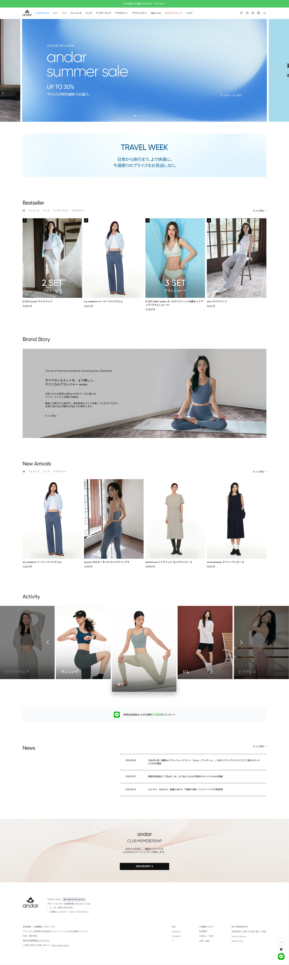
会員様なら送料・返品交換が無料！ (144, 3)
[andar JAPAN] (27, 13)
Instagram (176, 931)
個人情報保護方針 (240, 927)
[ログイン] (253, 13)
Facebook (176, 936)
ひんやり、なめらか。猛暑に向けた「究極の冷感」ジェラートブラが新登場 (185, 789)
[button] (247, 13)
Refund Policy (238, 941)
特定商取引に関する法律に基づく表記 (249, 931)
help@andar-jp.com (60, 945)
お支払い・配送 (206, 936)
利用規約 (203, 931)
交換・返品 (204, 941)
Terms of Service (239, 936)
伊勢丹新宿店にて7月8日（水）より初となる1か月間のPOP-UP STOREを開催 (185, 776)
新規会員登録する (144, 866)
